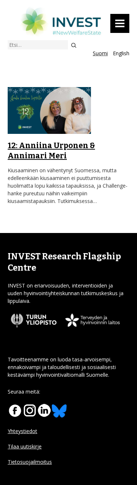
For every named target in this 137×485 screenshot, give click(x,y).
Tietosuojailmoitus (30, 461)
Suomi (100, 53)
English (121, 53)
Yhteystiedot (22, 431)
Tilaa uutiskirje (25, 446)
